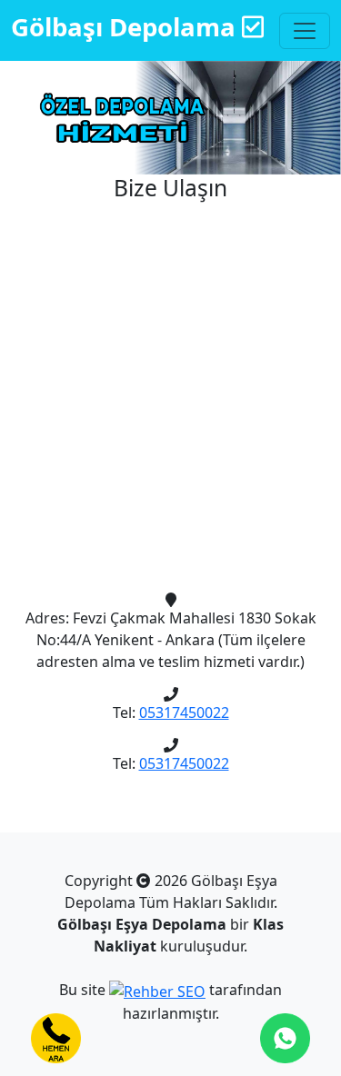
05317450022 (184, 712)
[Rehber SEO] (157, 990)
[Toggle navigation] (304, 31)
